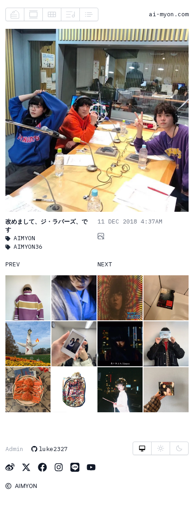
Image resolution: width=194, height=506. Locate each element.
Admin (14, 449)
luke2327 (53, 449)
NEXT (104, 264)
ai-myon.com (169, 14)
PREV (12, 264)
